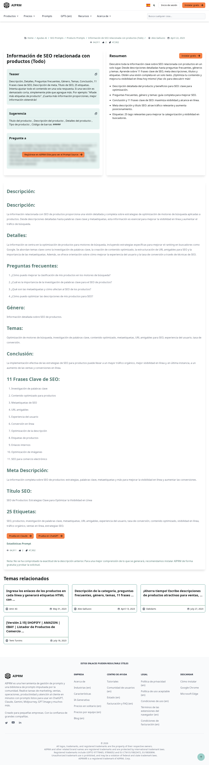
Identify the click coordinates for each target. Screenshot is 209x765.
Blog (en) (79, 718)
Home (31, 37)
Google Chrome (189, 687)
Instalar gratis (192, 5)
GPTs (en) (66, 16)
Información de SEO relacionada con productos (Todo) (116, 37)
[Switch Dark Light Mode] (154, 5)
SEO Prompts (57, 37)
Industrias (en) (82, 687)
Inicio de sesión (169, 5)
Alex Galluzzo (158, 37)
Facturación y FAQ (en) (120, 703)
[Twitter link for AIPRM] (6, 722)
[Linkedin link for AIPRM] (21, 723)
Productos (10, 16)
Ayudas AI (42, 37)
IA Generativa (82, 700)
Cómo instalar (188, 681)
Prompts (47, 16)
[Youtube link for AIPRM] (13, 723)
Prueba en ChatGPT (48, 535)
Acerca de (102, 16)
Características (82, 693)
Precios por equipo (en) (87, 712)
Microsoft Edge (189, 693)
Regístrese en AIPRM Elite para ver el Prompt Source (51, 154)
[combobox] (176, 16)
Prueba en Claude (18, 535)
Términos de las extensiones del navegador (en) (150, 711)
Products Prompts (76, 37)
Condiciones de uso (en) (155, 701)
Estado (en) (113, 697)
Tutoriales (112, 681)
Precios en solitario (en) (87, 706)
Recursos (83, 16)
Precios (28, 16)
